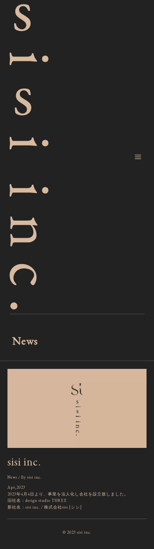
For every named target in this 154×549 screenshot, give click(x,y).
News (12, 477)
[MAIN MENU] (138, 157)
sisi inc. (24, 461)
